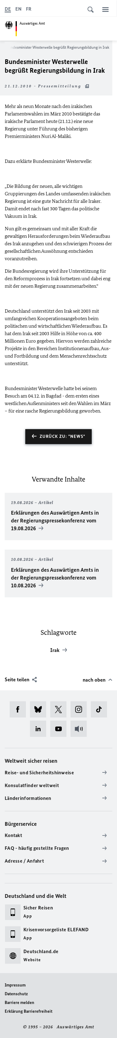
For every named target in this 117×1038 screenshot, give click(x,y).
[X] (60, 709)
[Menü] (105, 9)
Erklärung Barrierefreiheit (28, 1011)
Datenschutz (16, 993)
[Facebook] (20, 709)
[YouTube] (60, 729)
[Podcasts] (81, 729)
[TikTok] (101, 709)
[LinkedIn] (40, 729)
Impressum (15, 985)
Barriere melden (19, 1002)
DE (8, 9)
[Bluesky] (40, 709)
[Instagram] (81, 709)
